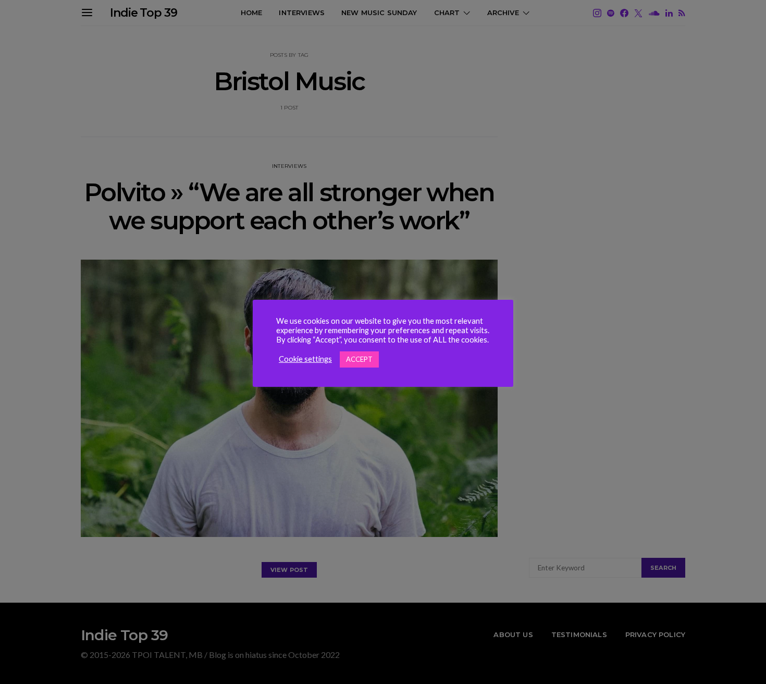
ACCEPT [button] (359, 359)
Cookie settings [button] (305, 359)
